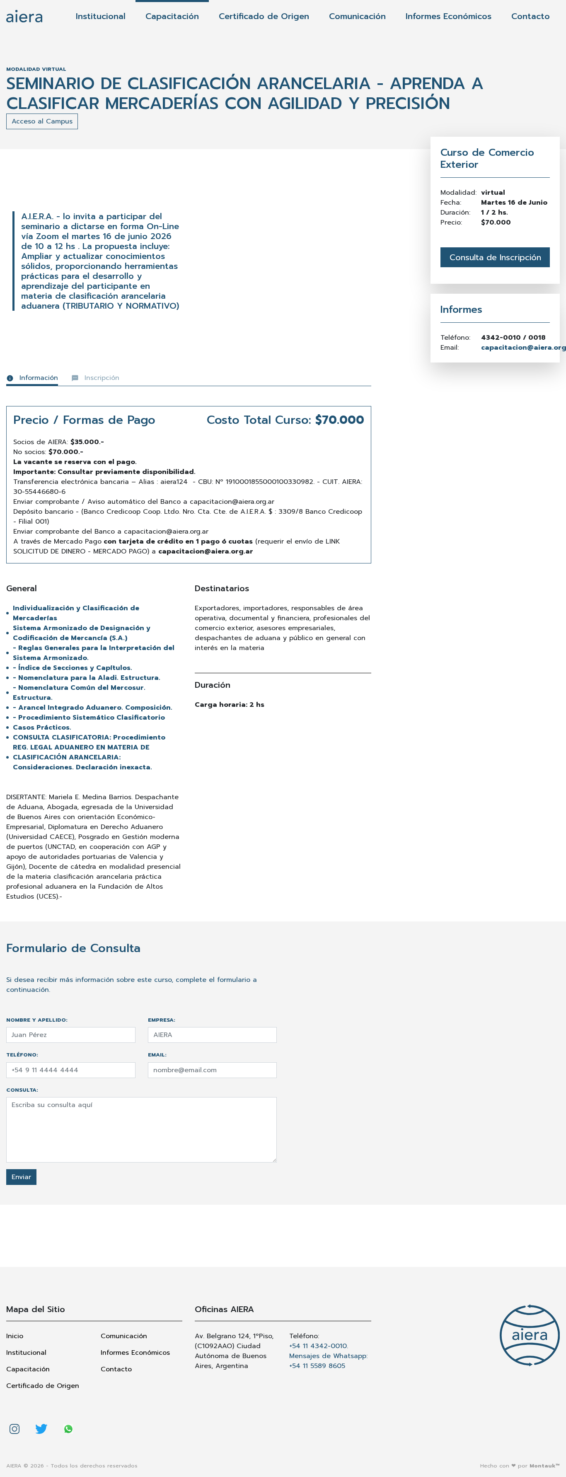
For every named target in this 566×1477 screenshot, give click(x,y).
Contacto (530, 16)
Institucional (101, 16)
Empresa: (161, 1020)
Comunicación (357, 16)
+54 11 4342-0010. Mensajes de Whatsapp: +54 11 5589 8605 (328, 1356)
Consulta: (22, 1090)
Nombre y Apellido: (37, 1020)
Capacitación (172, 16)
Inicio (14, 1336)
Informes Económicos (448, 16)
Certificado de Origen (264, 16)
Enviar (21, 1177)
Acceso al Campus (42, 121)
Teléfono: (22, 1055)
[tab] (32, 379)
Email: (157, 1055)
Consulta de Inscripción (495, 257)
